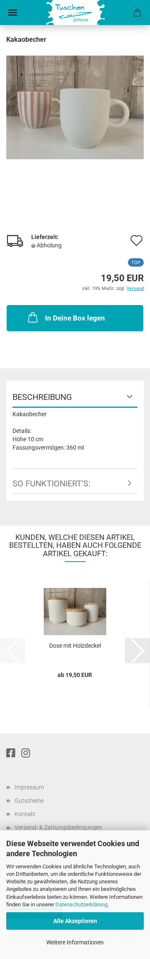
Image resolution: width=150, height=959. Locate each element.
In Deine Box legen (75, 318)
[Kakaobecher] (75, 107)
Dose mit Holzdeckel (75, 645)
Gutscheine (29, 800)
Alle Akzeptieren (75, 921)
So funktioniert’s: (51, 483)
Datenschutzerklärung (81, 904)
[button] (137, 650)
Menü (12, 12)
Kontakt (25, 814)
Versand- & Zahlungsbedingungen (58, 827)
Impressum (29, 787)
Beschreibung (42, 397)
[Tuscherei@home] (75, 12)
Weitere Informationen (75, 942)
